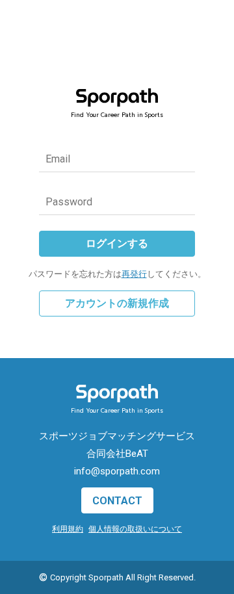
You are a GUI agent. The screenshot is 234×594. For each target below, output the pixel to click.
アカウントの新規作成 (117, 303)
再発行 (134, 274)
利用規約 (67, 529)
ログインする (117, 243)
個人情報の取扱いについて (135, 529)
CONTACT (117, 501)
